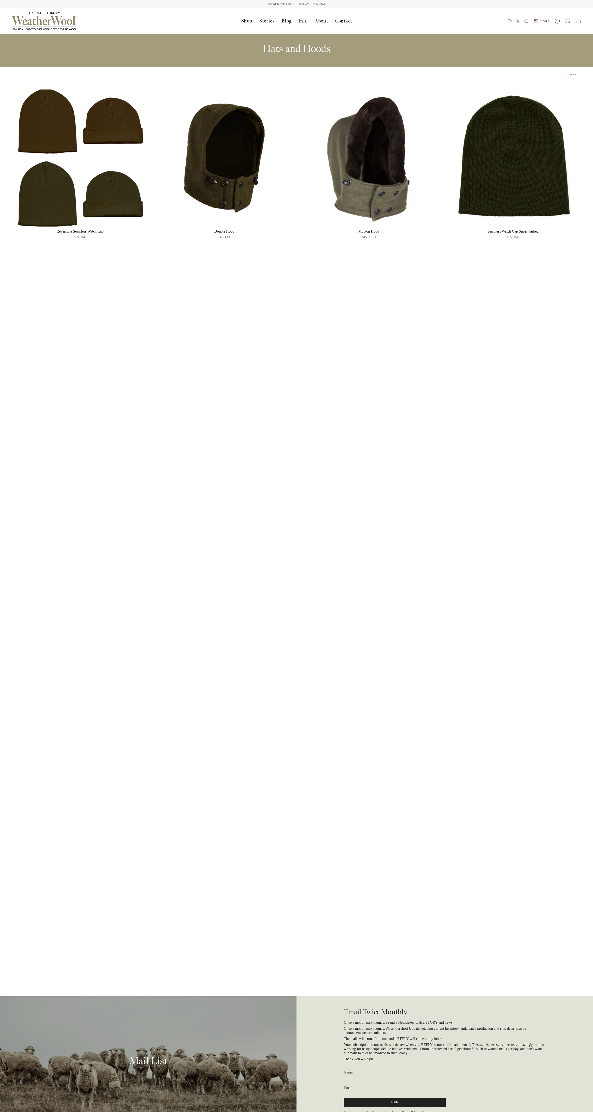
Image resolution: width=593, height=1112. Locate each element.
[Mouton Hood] (368, 158)
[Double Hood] (224, 158)
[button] (247, 21)
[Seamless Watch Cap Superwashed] (513, 158)
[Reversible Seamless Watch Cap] (80, 158)
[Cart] (578, 21)
